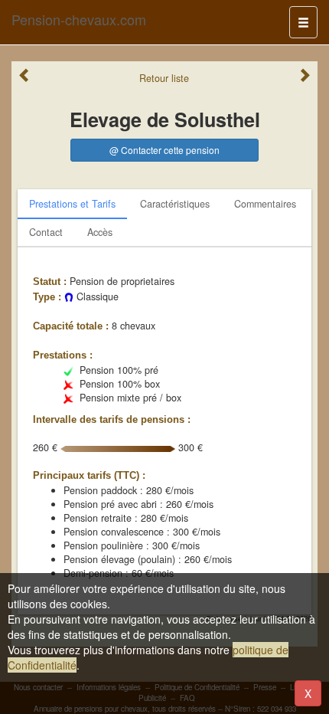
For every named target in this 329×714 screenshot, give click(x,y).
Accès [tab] (99, 232)
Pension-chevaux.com (78, 19)
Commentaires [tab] (265, 204)
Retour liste (164, 78)
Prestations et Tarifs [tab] (72, 204)
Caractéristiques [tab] (175, 204)
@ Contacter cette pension (164, 149)
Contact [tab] (46, 232)
